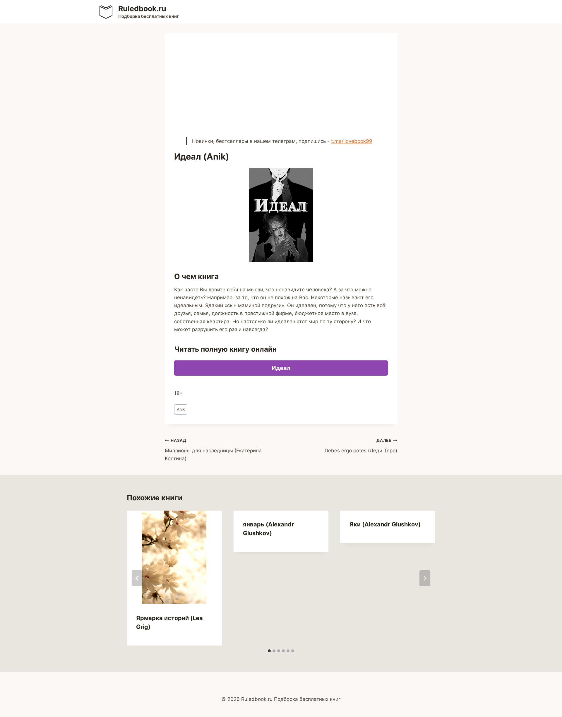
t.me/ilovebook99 (351, 141)
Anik (181, 409)
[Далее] (424, 578)
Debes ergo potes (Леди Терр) (361, 446)
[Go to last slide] (137, 578)
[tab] (269, 650)
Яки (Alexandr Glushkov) (385, 524)
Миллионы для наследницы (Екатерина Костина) (213, 449)
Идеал (281, 368)
